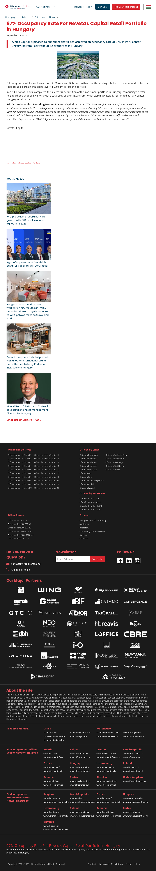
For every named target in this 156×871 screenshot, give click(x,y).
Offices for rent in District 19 (46, 477)
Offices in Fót (85, 473)
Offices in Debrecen (88, 466)
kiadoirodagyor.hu (78, 736)
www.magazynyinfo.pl (80, 812)
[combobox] (45, 7)
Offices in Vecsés (112, 469)
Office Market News (45, 17)
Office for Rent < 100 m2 (18, 520)
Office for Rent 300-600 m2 (19, 527)
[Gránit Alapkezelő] (49, 601)
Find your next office (125, 6)
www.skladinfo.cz (77, 798)
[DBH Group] (21, 634)
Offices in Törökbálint (114, 466)
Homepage (10, 17)
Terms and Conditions (111, 864)
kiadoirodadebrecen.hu (80, 732)
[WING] (49, 589)
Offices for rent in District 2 (19, 458)
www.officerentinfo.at (53, 757)
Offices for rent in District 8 (19, 480)
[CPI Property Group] (21, 589)
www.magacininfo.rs (132, 812)
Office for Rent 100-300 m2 (19, 524)
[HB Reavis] (107, 623)
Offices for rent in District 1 (19, 455)
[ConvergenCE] (135, 601)
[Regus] (135, 623)
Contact (78, 6)
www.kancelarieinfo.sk (106, 781)
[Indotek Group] (78, 589)
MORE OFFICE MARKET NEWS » (24, 420)
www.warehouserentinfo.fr (108, 802)
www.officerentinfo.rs (79, 784)
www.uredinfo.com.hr (106, 753)
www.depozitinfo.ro (105, 812)
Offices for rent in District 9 (19, 484)
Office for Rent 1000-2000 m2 (21, 535)
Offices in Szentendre (114, 458)
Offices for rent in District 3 (19, 462)
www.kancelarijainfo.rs (80, 781)
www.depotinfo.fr (104, 798)
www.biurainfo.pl (130, 767)
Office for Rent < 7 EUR (89, 498)
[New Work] (78, 634)
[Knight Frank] (78, 655)
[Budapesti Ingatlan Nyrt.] (78, 601)
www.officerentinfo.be (80, 757)
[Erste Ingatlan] (21, 601)
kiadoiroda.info (50, 732)
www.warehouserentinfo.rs (135, 815)
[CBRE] (135, 634)
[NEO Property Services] (49, 623)
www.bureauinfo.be (79, 753)
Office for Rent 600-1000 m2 (20, 531)
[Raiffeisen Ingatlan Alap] (135, 589)
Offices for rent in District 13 (46, 462)
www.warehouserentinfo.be (56, 802)
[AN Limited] (21, 655)
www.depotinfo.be (51, 798)
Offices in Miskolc (87, 484)
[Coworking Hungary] (114, 676)
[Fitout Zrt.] (78, 624)
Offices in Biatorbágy (89, 455)
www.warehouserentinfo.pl (82, 815)
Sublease (84, 535)
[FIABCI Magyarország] (21, 666)
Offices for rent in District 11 (46, 455)
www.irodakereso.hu (79, 767)
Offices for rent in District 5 (19, 469)
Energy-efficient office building (93, 520)
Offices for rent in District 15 (46, 469)
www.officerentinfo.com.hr (108, 757)
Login (89, 6)
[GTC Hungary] (21, 612)
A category (84, 524)
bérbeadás (11, 163)
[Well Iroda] (49, 666)
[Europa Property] (135, 666)
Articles (25, 17)
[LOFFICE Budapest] (107, 634)
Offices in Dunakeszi (88, 469)
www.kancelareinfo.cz (133, 753)
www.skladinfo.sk (51, 825)
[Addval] (21, 623)
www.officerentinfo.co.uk (134, 781)
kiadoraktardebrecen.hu (107, 736)
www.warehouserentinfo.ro (108, 815)
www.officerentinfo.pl (133, 771)
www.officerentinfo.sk (106, 784)
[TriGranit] (107, 613)
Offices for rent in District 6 (19, 473)
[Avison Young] (135, 644)
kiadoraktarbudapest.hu (107, 732)
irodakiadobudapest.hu (54, 736)
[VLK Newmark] (135, 655)
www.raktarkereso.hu (133, 798)
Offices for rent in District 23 (46, 488)
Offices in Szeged (87, 488)
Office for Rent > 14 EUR (90, 509)
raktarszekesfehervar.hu (134, 736)
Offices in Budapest (88, 462)
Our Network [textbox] (43, 6)
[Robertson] (107, 655)
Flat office (84, 538)
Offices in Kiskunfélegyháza (92, 480)
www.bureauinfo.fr (51, 767)
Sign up (102, 6)
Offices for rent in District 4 (19, 466)
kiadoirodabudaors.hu (53, 740)
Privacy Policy (133, 864)
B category (84, 527)
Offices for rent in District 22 (46, 484)
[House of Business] (49, 634)
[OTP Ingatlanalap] (107, 589)
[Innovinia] (49, 612)
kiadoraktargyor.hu (132, 732)
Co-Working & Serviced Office (92, 531)
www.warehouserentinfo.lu (55, 815)
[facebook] (121, 559)
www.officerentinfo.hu (80, 771)
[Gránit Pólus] (135, 612)
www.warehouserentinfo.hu (135, 802)
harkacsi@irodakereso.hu (26, 564)
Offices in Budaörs (88, 458)
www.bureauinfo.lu (105, 767)
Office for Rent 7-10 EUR (90, 502)
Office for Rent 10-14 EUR (91, 506)
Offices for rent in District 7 (19, 477)
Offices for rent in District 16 (46, 473)
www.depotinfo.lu (51, 812)
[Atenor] (78, 612)
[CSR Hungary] (42, 676)
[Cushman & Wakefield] (21, 645)
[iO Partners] (78, 644)
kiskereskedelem (24, 163)
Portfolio (36, 163)
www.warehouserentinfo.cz (82, 802)
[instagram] (138, 559)
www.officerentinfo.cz (133, 757)
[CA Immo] (107, 601)
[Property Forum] (107, 666)
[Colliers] (49, 644)
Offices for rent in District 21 (46, 480)
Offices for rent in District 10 (20, 488)
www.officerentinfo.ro (53, 784)
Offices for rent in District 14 (46, 466)
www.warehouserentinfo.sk (55, 829)
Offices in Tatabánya (114, 462)
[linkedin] (130, 559)
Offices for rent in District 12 (46, 458)
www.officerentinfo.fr (53, 771)
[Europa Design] (78, 666)
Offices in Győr (86, 477)
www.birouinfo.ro (51, 781)
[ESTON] (107, 644)
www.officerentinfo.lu (106, 771)
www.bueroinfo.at (51, 753)
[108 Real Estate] (49, 655)
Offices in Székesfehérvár (116, 455)
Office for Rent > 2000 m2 (19, 538)
